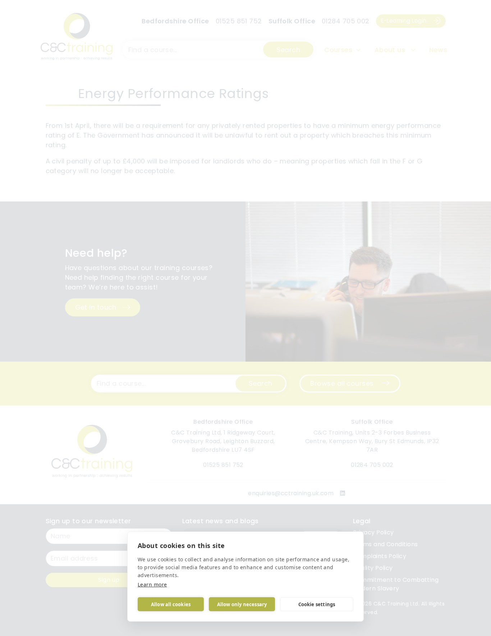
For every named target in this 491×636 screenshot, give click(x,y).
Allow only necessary (242, 604)
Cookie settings (316, 604)
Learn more (152, 584)
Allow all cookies (171, 604)
